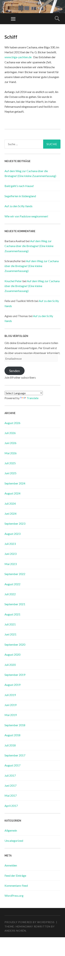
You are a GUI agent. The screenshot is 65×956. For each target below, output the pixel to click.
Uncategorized (14, 840)
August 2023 (12, 533)
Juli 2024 (10, 503)
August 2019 (12, 684)
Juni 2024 (10, 513)
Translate (32, 398)
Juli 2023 (10, 543)
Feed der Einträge (15, 875)
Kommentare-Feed (16, 885)
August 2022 (12, 584)
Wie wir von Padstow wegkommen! (26, 216)
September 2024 (15, 483)
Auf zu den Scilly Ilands (18, 206)
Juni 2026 (10, 443)
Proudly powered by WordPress (30, 922)
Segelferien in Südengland (20, 196)
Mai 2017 (11, 795)
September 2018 (15, 725)
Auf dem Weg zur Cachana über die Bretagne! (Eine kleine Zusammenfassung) (29, 246)
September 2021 (15, 604)
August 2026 (12, 423)
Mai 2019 (11, 715)
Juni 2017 (10, 785)
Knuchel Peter (13, 281)
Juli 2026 (10, 433)
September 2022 (15, 574)
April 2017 (11, 805)
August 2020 (12, 654)
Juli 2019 (10, 695)
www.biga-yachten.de (18, 57)
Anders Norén (15, 930)
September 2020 (15, 644)
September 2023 (15, 523)
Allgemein (11, 830)
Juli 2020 (10, 664)
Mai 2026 (11, 453)
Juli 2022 (10, 594)
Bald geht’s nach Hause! (19, 186)
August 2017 (12, 765)
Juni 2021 (10, 634)
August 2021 (12, 614)
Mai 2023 (11, 564)
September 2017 (15, 755)
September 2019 (15, 674)
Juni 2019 (10, 705)
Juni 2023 (10, 553)
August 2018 (12, 735)
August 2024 (12, 493)
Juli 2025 (10, 463)
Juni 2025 (10, 473)
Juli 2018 (10, 745)
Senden (14, 371)
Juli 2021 (10, 624)
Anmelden (11, 865)
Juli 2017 (10, 775)
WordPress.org (14, 895)
